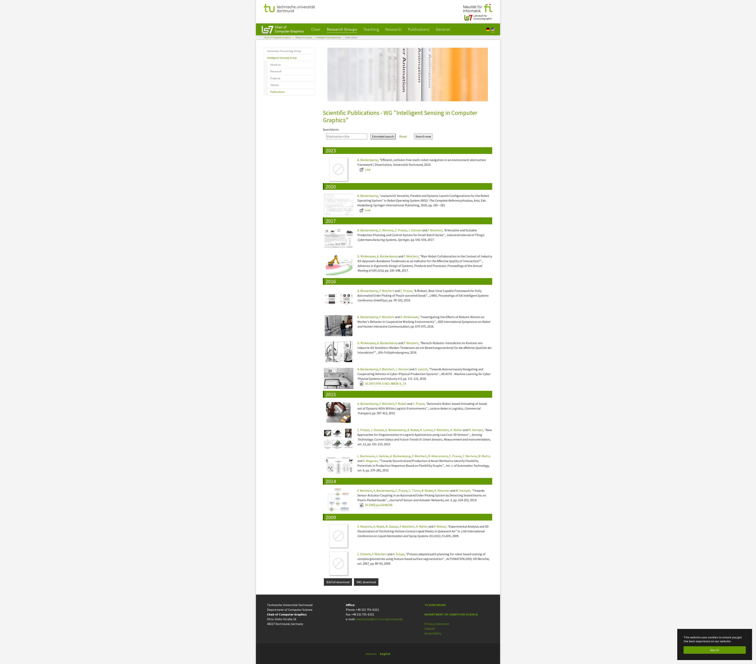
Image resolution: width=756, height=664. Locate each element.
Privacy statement (436, 624)
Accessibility (432, 633)
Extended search (383, 136)
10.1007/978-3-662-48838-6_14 (385, 384)
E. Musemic (364, 526)
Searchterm (331, 129)
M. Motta (484, 456)
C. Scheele (364, 554)
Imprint (429, 628)
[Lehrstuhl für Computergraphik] (477, 16)
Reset (403, 136)
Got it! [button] (714, 650)
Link (367, 169)
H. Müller (456, 430)
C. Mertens (386, 230)
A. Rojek (378, 526)
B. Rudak (413, 430)
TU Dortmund (435, 605)
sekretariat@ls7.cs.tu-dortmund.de (379, 619)
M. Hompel (475, 430)
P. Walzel (440, 526)
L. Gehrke (382, 456)
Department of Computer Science (451, 614)
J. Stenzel (415, 230)
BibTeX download (337, 582)
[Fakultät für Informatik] (477, 8)
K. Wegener (370, 461)
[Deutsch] (487, 29)
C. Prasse (401, 230)
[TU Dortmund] (289, 8)
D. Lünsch (421, 369)
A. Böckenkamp (367, 160)
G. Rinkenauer (366, 256)
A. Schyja (398, 554)
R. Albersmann (438, 456)
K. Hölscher (442, 491)
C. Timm (414, 491)
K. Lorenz (426, 430)
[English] (492, 29)
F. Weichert (435, 230)
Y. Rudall (401, 404)
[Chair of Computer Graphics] (282, 29)
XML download (366, 582)
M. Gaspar (391, 526)
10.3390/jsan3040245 (378, 505)
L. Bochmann (366, 456)
